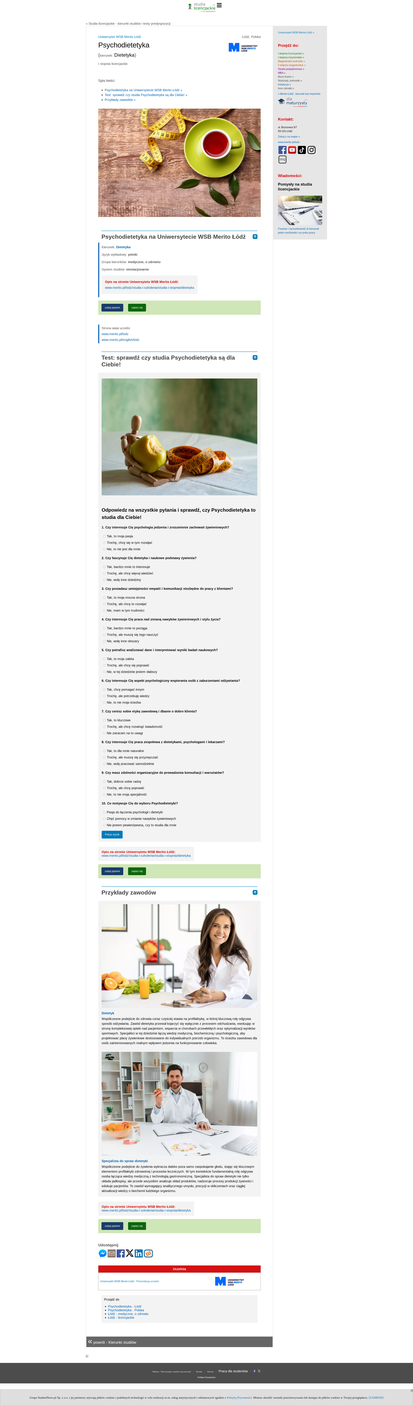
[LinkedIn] (139, 1256)
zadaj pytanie (112, 307)
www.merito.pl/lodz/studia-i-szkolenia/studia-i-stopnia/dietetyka (149, 287)
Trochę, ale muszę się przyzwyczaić (132, 757)
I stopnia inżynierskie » (291, 57)
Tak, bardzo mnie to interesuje (128, 567)
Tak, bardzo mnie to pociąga (126, 628)
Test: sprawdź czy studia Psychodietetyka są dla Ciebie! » (146, 95)
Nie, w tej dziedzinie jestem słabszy (131, 672)
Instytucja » (284, 84)
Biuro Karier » (286, 76)
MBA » (282, 73)
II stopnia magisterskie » (292, 65)
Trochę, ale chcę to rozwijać (126, 604)
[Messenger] (103, 1256)
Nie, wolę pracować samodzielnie (130, 764)
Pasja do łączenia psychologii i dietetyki (134, 812)
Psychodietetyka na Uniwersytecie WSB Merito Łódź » (143, 90)
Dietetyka (123, 247)
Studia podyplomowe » (291, 69)
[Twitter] (130, 1255)
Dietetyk (108, 1013)
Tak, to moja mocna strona (125, 597)
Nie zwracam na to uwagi (124, 733)
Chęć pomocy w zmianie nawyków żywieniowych (141, 818)
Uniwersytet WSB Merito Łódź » (296, 32)
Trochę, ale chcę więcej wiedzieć (129, 573)
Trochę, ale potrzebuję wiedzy (127, 696)
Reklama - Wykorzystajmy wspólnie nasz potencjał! (172, 1372)
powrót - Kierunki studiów (112, 1341)
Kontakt (199, 1372)
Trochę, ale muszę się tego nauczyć (132, 634)
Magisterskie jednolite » (291, 61)
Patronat (210, 1372)
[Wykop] (148, 1256)
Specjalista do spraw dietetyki (125, 1161)
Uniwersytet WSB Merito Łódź (119, 37)
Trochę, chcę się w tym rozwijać (129, 542)
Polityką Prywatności (239, 1397)
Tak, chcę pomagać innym (125, 689)
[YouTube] (292, 153)
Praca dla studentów (233, 1371)
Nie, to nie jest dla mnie (123, 549)
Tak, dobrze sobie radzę (123, 781)
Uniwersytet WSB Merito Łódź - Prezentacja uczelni (129, 1281)
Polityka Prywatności (206, 1377)
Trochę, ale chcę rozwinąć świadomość (134, 726)
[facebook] (282, 153)
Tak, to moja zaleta (120, 659)
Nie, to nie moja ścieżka (123, 702)
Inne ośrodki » (286, 88)
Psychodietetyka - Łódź (124, 1306)
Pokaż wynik (112, 834)
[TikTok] (301, 153)
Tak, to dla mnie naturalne (125, 751)
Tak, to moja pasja (119, 536)
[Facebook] (121, 1256)
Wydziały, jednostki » (290, 80)
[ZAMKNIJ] (376, 1397)
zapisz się (137, 307)
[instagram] (311, 153)
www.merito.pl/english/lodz (120, 340)
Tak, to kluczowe (118, 720)
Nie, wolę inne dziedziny (123, 580)
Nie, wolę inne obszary (122, 641)
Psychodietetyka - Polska (126, 1310)
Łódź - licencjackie (121, 1317)
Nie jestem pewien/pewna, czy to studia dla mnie (141, 825)
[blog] (282, 162)
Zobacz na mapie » (289, 136)
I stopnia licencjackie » (291, 53)
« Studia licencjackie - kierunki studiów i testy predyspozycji (128, 23)
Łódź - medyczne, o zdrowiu (128, 1314)
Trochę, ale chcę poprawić (125, 788)
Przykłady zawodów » (120, 100)
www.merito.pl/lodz (115, 334)
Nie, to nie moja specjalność (126, 794)
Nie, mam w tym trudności (125, 610)
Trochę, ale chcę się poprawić (127, 665)
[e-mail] (112, 1256)
